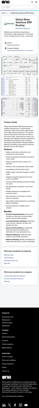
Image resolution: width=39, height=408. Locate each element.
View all (7, 263)
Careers (4, 333)
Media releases (7, 348)
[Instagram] (20, 405)
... (8, 13)
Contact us (5, 371)
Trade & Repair (9, 258)
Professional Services (11, 260)
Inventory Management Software (14, 276)
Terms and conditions (9, 360)
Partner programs (7, 344)
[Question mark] (32, 2)
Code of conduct (7, 356)
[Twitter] (9, 405)
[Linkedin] (4, 405)
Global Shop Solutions (23, 28)
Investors (5, 340)
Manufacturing (8, 255)
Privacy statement (8, 364)
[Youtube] (26, 405)
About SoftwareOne (8, 337)
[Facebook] (14, 405)
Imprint (4, 367)
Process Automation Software (13, 279)
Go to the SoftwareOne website (12, 396)
